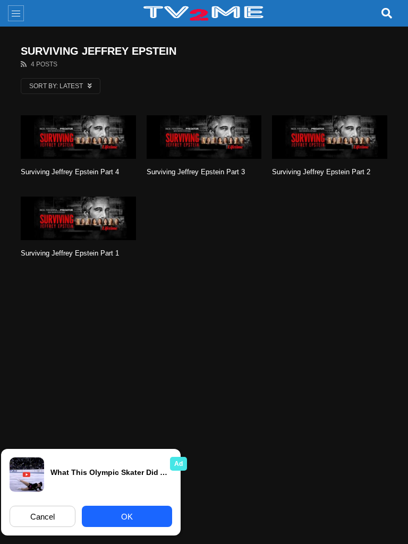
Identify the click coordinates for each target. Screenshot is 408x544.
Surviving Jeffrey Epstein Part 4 (70, 172)
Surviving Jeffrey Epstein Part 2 (321, 172)
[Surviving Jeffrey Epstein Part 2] (329, 137)
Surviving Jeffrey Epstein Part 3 (196, 172)
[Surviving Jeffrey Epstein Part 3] (204, 137)
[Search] (386, 13)
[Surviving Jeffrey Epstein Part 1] (78, 218)
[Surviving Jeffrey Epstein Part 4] (78, 137)
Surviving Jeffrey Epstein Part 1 (70, 253)
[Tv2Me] (204, 13)
